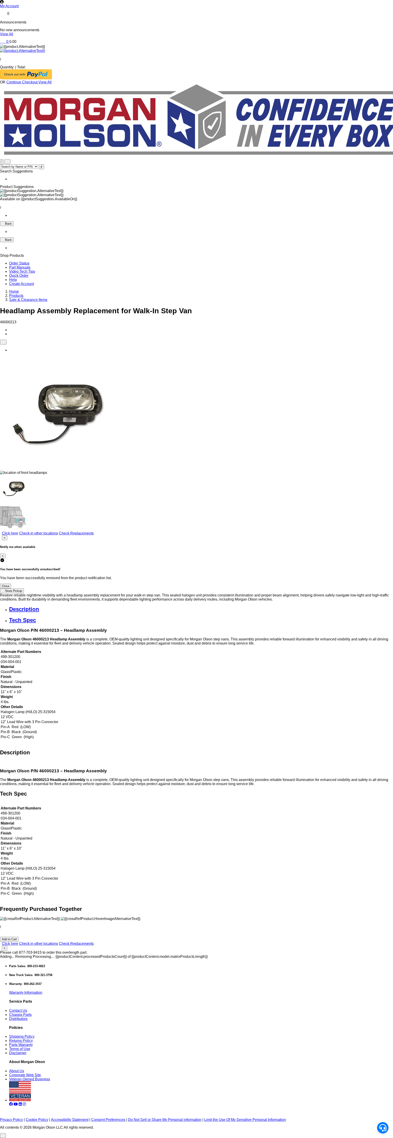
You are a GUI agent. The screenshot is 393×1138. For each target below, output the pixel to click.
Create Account (21, 284)
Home (14, 291)
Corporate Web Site (25, 1075)
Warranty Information (25, 992)
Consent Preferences (108, 1120)
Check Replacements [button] (76, 533)
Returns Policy (21, 1041)
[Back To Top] (3, 1135)
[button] (196, 6)
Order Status (19, 263)
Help (13, 280)
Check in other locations (38, 533)
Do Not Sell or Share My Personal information (165, 1120)
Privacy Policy (11, 1120)
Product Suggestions (17, 187)
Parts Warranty (21, 1045)
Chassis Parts (20, 1015)
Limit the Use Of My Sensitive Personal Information (245, 1120)
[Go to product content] (22, 51)
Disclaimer (17, 1053)
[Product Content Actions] (3, 342)
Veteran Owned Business (29, 1079)
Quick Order (18, 275)
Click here (10, 533)
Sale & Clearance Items (28, 300)
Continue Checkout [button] (22, 82)
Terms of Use (19, 1049)
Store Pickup (13, 591)
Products (16, 296)
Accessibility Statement (69, 1120)
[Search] (41, 166)
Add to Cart (9, 939)
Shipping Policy (22, 1036)
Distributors (18, 1019)
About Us (16, 1071)
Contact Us (18, 1010)
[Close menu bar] (2, 161)
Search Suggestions (16, 171)
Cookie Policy (37, 1120)
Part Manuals (19, 267)
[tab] (201, 609)
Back (8, 223)
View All (6, 34)
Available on (38, 199)
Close (5, 586)
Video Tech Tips (22, 271)
